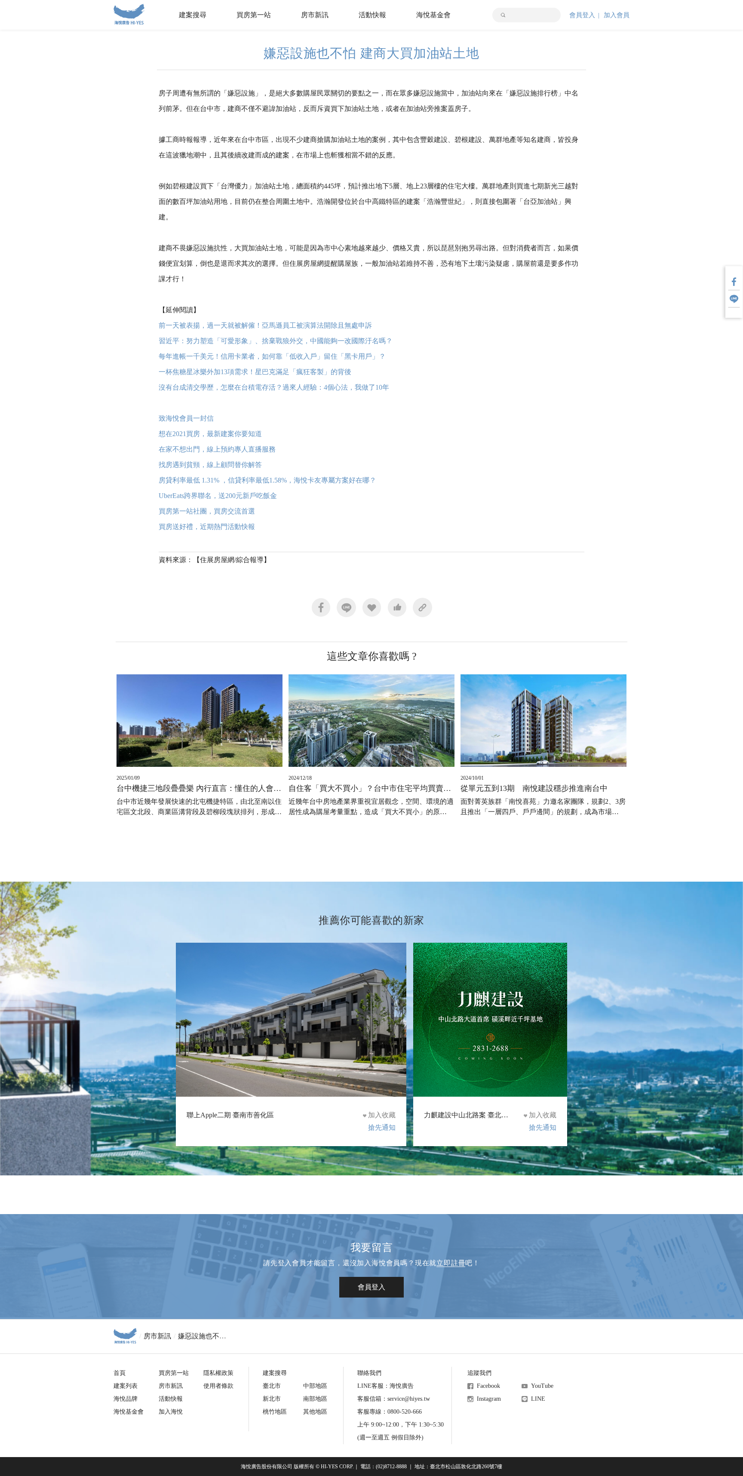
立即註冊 (450, 1263)
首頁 (120, 1373)
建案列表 (126, 1386)
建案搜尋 (192, 14)
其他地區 (315, 1411)
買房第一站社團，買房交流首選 (207, 511)
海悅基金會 (433, 14)
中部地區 (315, 1386)
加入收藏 (382, 1115)
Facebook (488, 1386)
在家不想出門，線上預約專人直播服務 (219, 449)
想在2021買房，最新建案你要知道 (211, 433)
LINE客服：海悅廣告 (385, 1386)
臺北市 (272, 1386)
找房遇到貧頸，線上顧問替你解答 (211, 464)
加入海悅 (171, 1411)
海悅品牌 (126, 1399)
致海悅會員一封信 (186, 418)
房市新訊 (315, 14)
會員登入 (582, 15)
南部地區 (315, 1399)
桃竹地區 (275, 1411)
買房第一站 (253, 14)
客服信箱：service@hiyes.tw (393, 1399)
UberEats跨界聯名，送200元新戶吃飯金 (218, 495)
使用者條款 (218, 1386)
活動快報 (372, 14)
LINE (538, 1399)
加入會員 (616, 15)
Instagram (489, 1399)
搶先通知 (382, 1127)
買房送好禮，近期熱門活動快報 (208, 526)
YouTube (542, 1386)
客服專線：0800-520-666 (389, 1411)
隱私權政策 (218, 1373)
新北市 (272, 1399)
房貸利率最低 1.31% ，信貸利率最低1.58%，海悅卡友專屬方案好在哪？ (267, 480)
